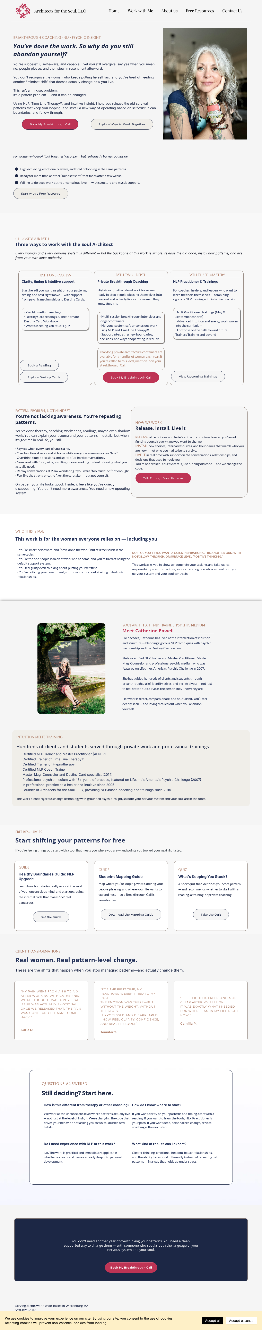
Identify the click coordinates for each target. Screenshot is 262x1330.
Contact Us (232, 10)
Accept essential (241, 1321)
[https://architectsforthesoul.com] (23, 10)
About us (169, 10)
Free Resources (200, 10)
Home (114, 10)
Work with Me (140, 10)
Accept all (212, 1321)
